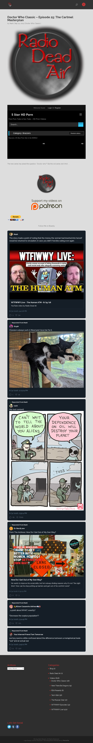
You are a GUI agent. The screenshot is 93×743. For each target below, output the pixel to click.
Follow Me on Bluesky (46, 226)
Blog (51, 669)
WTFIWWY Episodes (59, 705)
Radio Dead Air (55, 673)
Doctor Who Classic (32, 23)
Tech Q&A (55, 695)
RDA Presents (56, 690)
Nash (11, 23)
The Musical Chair (57, 700)
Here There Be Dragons (60, 686)
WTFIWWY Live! (57, 709)
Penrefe (66, 740)
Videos (52, 678)
